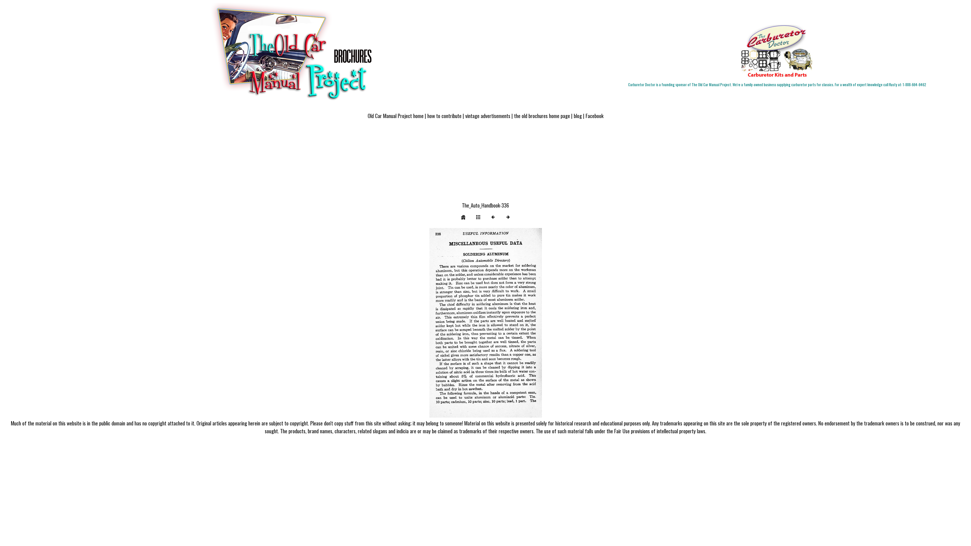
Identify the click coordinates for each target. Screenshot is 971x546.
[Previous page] (451, 323)
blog (578, 116)
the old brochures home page (542, 116)
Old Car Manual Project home (396, 116)
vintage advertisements (487, 116)
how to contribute (444, 116)
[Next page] (508, 323)
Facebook (595, 116)
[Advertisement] (485, 163)
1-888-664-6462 (914, 84)
